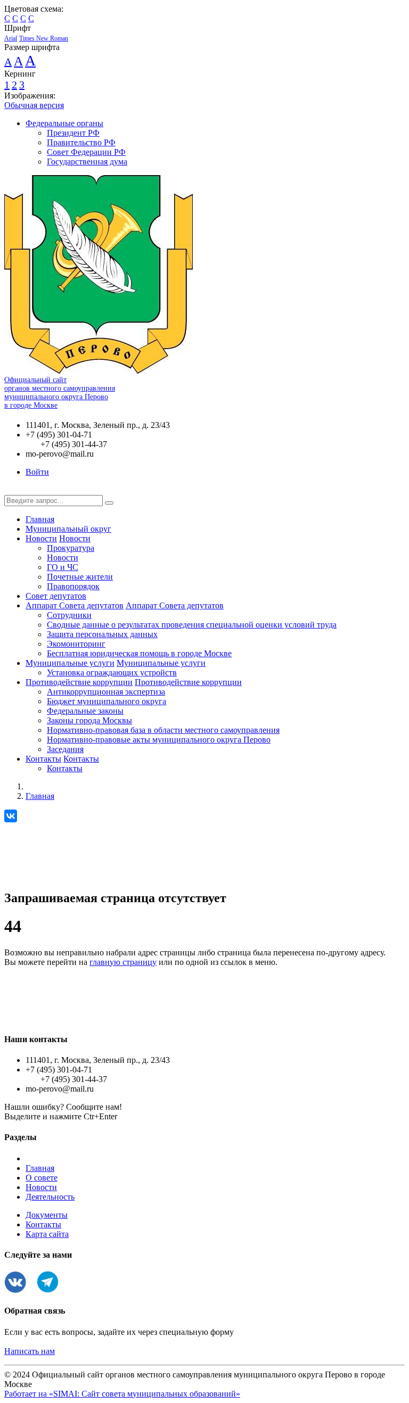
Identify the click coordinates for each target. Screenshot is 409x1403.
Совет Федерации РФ (86, 151)
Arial (10, 38)
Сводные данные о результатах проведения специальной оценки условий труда (192, 624)
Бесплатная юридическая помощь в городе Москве (139, 653)
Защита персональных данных (102, 634)
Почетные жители (80, 576)
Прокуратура (70, 547)
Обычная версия (34, 105)
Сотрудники (69, 615)
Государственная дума (87, 161)
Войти (37, 471)
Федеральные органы (64, 123)
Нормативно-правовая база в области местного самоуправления (163, 729)
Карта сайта (47, 1234)
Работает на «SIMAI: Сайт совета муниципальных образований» (122, 1393)
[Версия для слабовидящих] (12, 490)
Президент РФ (73, 132)
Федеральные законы (85, 710)
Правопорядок (73, 586)
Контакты (43, 758)
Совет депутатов (56, 595)
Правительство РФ (81, 142)
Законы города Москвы (89, 720)
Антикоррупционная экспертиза (106, 691)
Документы (47, 1214)
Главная (40, 519)
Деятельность (50, 1196)
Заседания (65, 749)
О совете (42, 1177)
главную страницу (123, 962)
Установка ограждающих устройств (112, 672)
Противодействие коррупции (79, 682)
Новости (41, 538)
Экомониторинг (76, 643)
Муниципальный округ (68, 528)
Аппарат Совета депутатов (75, 605)
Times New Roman (43, 38)
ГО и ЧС (62, 567)
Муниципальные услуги (70, 662)
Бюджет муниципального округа (106, 701)
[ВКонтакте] (10, 816)
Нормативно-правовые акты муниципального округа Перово (159, 739)
